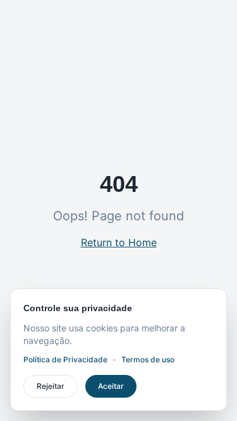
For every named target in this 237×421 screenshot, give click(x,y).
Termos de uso (147, 359)
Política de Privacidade (65, 359)
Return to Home (119, 242)
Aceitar (111, 386)
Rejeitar (50, 386)
